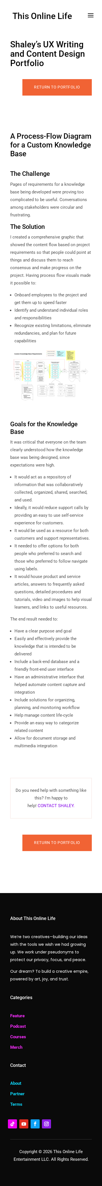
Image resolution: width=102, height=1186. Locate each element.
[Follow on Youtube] (23, 1123)
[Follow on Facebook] (35, 1123)
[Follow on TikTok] (12, 1123)
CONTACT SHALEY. (56, 805)
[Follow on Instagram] (46, 1123)
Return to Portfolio (57, 87)
